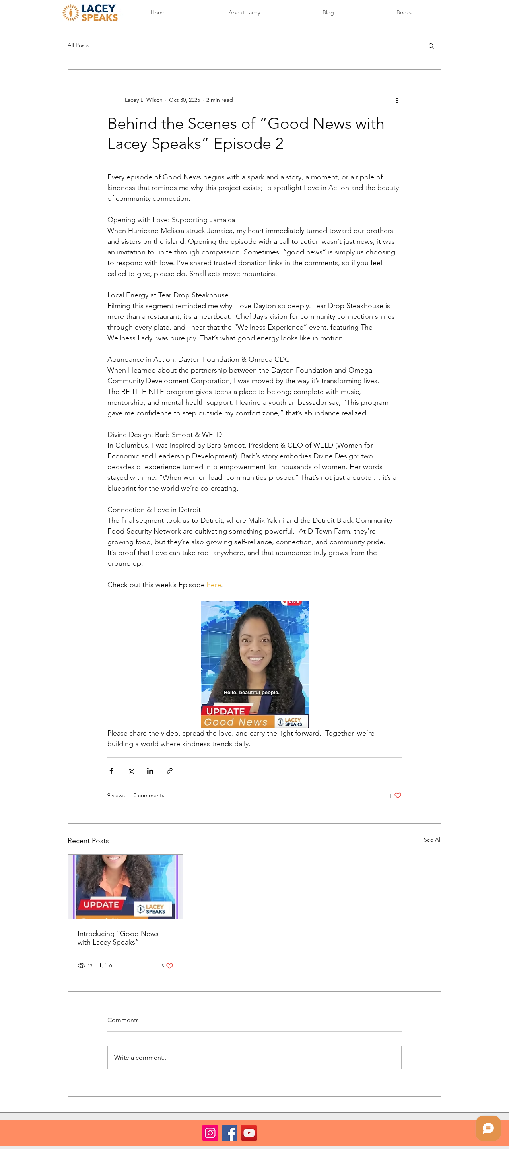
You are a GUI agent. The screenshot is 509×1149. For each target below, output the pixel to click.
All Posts (78, 45)
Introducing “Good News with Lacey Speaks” (118, 938)
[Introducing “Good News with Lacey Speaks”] (125, 887)
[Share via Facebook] (111, 770)
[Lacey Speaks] (210, 1133)
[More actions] (397, 100)
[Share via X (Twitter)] (130, 770)
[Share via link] (169, 770)
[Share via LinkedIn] (150, 770)
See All (432, 839)
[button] (431, 45)
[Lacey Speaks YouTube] (249, 1133)
